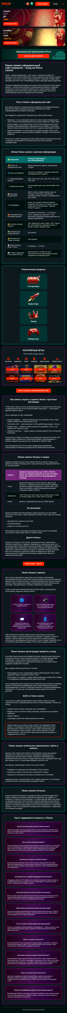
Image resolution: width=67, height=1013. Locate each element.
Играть (12, 369)
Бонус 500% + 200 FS (33, 564)
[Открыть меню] (63, 4)
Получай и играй (11, 24)
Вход (55, 4)
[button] (64, 1005)
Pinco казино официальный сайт (33, 390)
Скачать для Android (33, 56)
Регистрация (42, 4)
